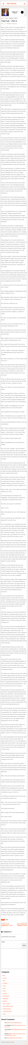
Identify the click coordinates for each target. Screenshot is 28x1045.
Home (2, 18)
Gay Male (5, 983)
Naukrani (5, 1001)
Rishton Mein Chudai (8, 1006)
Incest (4, 991)
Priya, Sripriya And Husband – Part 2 (22, 924)
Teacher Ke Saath (7, 1011)
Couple (6, 18)
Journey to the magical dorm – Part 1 (6, 925)
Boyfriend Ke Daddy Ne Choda (14, 1022)
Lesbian (5, 993)
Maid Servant (6, 996)
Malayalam (5, 998)
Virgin (4, 1014)
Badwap (12, 1042)
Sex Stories (11, 3)
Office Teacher (6, 1003)
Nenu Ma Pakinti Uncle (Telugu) (14, 1038)
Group (4, 985)
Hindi (4, 988)
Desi (4, 980)
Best (4, 975)
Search (3, 941)
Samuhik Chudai (7, 1008)
